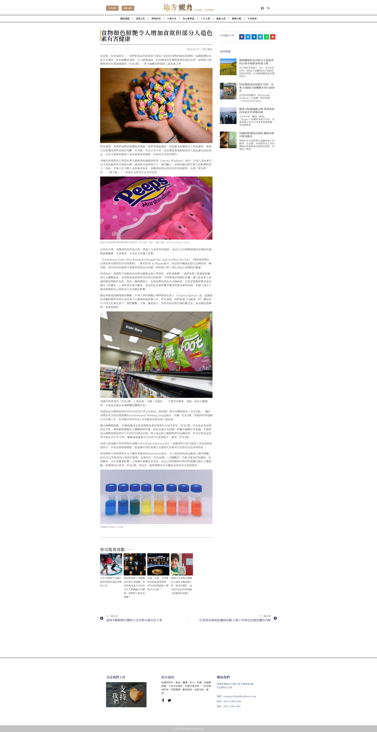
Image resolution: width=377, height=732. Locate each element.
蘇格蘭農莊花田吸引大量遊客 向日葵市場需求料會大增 (256, 61)
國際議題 (125, 18)
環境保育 (156, 18)
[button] (268, 8)
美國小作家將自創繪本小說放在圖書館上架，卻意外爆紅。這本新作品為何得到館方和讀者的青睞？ (181, 585)
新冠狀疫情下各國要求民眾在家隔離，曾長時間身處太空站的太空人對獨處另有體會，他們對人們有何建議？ (134, 587)
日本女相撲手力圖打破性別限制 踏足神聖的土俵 (111, 581)
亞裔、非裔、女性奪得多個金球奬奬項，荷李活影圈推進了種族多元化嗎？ (157, 583)
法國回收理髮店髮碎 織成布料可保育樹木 (256, 134)
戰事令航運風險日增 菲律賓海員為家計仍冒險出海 (256, 110)
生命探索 (252, 18)
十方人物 (205, 18)
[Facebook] (262, 8)
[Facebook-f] (163, 700)
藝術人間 (221, 18)
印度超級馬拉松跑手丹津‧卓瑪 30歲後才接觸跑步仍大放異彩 (257, 87)
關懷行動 (236, 18)
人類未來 (171, 18)
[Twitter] (169, 700)
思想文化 (140, 18)
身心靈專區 (188, 18)
